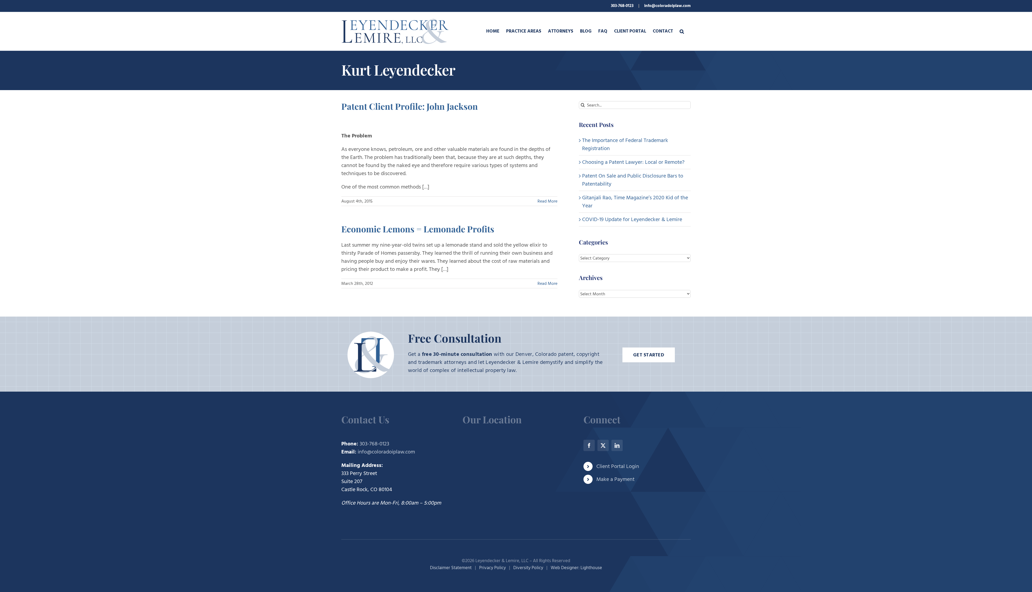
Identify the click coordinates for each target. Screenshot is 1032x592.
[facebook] (589, 445)
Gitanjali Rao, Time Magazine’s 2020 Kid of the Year (635, 201)
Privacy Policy (492, 568)
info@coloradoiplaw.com (667, 5)
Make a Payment (615, 479)
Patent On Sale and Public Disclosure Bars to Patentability (632, 180)
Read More (547, 201)
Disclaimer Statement (451, 568)
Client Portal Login (617, 466)
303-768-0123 (622, 5)
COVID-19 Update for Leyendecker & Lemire (632, 219)
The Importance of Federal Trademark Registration (625, 144)
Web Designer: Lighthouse (576, 568)
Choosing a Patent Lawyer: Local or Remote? (633, 162)
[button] (682, 31)
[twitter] (603, 445)
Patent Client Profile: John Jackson (409, 106)
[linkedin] (617, 445)
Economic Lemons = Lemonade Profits (417, 229)
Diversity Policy (528, 568)
